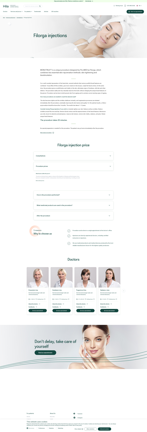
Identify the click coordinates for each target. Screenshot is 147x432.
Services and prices (16, 11)
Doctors (5, 11)
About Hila (52, 416)
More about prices (40, 180)
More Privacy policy (77, 425)
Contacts (29, 419)
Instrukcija (88, 1)
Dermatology (20, 17)
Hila (4, 17)
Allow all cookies (104, 429)
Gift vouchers (54, 11)
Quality (51, 419)
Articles (46, 11)
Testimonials (37, 11)
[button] (123, 290)
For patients (27, 11)
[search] (39, 6)
